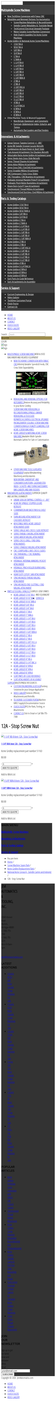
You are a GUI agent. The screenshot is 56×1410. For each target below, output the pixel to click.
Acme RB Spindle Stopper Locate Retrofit (25, 145)
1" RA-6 (17, 56)
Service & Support (10, 288)
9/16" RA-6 (18, 47)
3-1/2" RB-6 (19, 96)
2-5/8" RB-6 (19, 90)
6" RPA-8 (17, 108)
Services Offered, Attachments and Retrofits (27, 694)
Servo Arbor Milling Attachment (21, 164)
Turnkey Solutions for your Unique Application (30, 688)
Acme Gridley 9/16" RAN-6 (18, 210)
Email (3, 1367)
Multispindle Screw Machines (15, 10)
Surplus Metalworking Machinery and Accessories (27, 474)
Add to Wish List (8, 774)
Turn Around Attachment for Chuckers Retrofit (28, 152)
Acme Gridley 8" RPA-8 (17, 275)
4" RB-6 (17, 102)
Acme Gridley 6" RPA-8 (17, 269)
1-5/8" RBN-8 (19, 77)
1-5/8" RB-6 (19, 71)
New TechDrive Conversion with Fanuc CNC (25, 16)
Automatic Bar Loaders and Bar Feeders (31, 130)
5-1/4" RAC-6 (19, 105)
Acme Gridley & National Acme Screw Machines (28, 40)
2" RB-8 (17, 84)
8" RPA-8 (17, 114)
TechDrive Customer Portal (19, 300)
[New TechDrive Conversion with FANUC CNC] (31, 383)
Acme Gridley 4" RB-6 (16, 263)
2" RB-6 (17, 80)
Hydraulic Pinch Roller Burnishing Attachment (27, 182)
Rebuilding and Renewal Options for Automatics (28, 19)
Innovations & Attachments (15, 136)
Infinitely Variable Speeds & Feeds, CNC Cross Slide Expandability (31, 366)
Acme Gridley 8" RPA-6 (17, 272)
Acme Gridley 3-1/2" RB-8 (18, 260)
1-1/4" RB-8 (19, 65)
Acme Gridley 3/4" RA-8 (17, 216)
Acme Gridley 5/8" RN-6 (17, 213)
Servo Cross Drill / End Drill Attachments (25, 167)
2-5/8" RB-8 (19, 93)
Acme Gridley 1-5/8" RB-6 (18, 232)
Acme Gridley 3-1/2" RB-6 (18, 257)
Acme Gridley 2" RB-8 (16, 244)
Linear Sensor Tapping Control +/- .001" (24, 142)
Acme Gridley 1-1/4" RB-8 (18, 229)
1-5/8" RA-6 (18, 68)
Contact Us (12, 306)
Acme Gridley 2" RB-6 (16, 241)
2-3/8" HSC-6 (19, 87)
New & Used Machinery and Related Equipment (26, 355)
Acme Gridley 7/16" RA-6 (17, 204)
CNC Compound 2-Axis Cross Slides (22, 173)
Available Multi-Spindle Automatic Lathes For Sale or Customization (31, 438)
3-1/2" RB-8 (19, 99)
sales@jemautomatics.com (12, 957)
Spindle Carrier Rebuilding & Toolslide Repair (33, 25)
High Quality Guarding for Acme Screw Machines (31, 427)
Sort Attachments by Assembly (21, 281)
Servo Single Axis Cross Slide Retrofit (23, 158)
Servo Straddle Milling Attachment (22, 170)
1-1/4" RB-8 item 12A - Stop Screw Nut (16, 743)
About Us (11, 318)
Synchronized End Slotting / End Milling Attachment (30, 192)
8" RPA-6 (17, 111)
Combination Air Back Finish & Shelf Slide (25, 149)
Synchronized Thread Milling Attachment (25, 189)
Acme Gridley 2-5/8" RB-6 (18, 250)
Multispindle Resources (26, 683)
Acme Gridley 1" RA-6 (16, 220)
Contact (11, 321)
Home (10, 315)
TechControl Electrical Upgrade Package (31, 28)
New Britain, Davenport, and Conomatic (31, 120)
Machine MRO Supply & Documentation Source (30, 701)
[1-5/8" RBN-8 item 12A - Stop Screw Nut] (20, 780)
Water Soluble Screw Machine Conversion (32, 31)
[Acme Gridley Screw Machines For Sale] (31, 454)
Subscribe (7, 1374)
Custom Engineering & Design (20, 294)
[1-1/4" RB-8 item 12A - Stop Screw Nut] (19, 736)
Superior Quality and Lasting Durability (27, 494)
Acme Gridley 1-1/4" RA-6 (18, 226)
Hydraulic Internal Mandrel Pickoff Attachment (28, 179)
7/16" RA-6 (18, 43)
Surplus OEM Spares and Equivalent (39, 593)
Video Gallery (13, 297)
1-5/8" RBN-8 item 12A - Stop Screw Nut (16, 787)
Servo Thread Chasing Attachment (22, 161)
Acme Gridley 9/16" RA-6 (17, 207)
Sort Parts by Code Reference (20, 278)
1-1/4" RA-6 (18, 62)
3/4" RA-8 (18, 53)
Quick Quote (13, 303)
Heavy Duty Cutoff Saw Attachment (23, 185)
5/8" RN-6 (18, 50)
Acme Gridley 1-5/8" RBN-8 (19, 238)
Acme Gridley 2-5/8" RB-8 (18, 253)
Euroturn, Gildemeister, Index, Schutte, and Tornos (30, 484)
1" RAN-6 (17, 59)
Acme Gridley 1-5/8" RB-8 (18, 235)
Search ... (5, 334)
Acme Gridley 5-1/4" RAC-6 (18, 266)
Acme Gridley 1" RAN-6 (17, 223)
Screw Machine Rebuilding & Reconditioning (33, 22)
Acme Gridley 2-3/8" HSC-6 (18, 247)
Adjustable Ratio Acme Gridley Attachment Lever (29, 155)
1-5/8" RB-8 (19, 74)
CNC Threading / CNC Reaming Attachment (26, 176)
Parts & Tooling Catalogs (13, 198)
